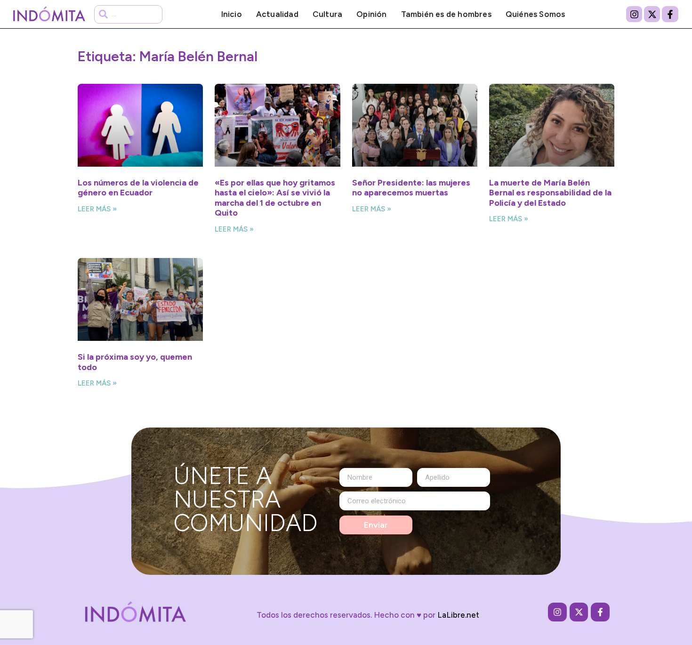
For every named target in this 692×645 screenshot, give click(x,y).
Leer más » (97, 209)
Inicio (231, 14)
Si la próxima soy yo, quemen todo (135, 362)
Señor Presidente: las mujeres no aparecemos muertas (411, 187)
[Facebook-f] (670, 14)
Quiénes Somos (535, 14)
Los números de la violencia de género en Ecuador (138, 187)
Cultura (327, 14)
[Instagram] (634, 14)
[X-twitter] (652, 14)
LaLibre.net (458, 615)
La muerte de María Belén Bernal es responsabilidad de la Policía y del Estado (550, 192)
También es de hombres (446, 14)
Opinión (371, 14)
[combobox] (128, 14)
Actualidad (277, 14)
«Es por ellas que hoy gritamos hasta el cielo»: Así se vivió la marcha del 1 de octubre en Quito (275, 197)
